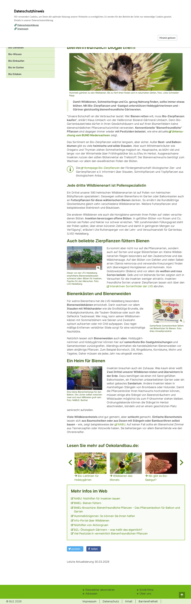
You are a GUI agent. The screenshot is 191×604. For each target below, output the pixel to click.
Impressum (22, 28)
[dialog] (95, 302)
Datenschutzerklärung (28, 25)
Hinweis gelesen (167, 37)
